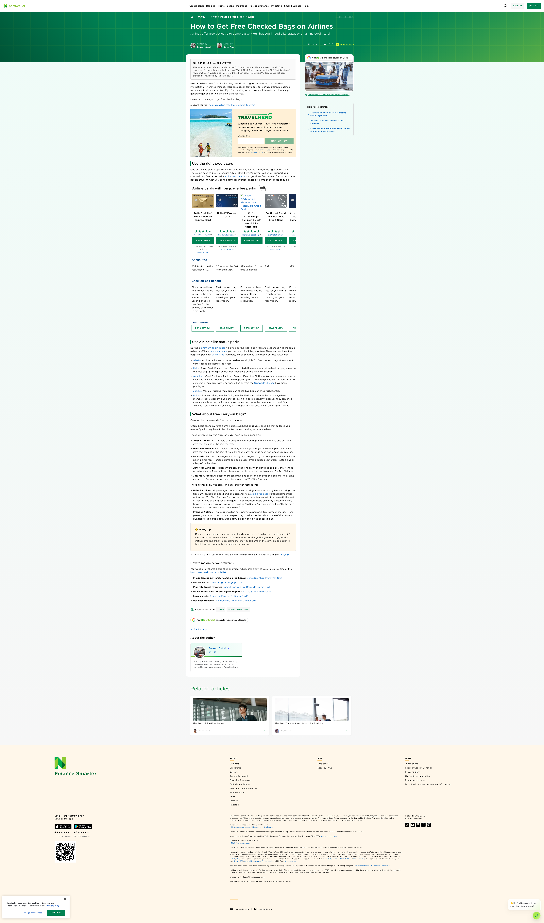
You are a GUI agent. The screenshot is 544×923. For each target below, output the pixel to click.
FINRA (232, 859)
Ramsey (218, 648)
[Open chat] (537, 916)
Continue (56, 913)
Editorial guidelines (240, 784)
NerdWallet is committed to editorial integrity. (328, 95)
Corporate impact (239, 776)
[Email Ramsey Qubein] (210, 652)
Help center (323, 764)
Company (235, 764)
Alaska (197, 360)
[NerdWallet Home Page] (14, 6)
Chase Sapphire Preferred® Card (264, 578)
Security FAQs (324, 768)
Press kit (234, 801)
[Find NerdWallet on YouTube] (413, 825)
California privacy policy (417, 776)
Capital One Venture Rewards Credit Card (246, 587)
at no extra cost (259, 494)
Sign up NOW (279, 141)
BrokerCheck (290, 861)
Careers (234, 772)
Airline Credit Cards (238, 609)
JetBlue (197, 391)
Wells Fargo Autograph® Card (227, 582)
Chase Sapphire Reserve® (257, 591)
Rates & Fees (203, 252)
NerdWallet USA (242, 909)
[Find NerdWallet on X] (407, 825)
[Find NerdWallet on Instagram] (418, 825)
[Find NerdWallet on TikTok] (429, 825)
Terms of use (411, 764)
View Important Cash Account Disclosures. (372, 866)
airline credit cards (235, 176)
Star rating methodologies (243, 788)
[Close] (540, 900)
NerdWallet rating (202, 235)
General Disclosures (252, 861)
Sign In (517, 6)
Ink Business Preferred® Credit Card (236, 600)
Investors (234, 805)
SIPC (238, 859)
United (197, 395)
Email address (244, 136)
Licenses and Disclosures (262, 827)
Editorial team (237, 792)
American (198, 376)
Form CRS (327, 859)
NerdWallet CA (265, 909)
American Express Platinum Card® (229, 596)
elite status (218, 354)
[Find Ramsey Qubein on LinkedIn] (215, 652)
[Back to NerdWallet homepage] (192, 17)
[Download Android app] (83, 826)
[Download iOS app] (63, 826)
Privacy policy (412, 772)
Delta (196, 368)
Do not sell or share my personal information (428, 784)
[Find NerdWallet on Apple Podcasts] (423, 825)
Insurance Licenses (329, 836)
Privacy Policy (257, 152)
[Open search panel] (505, 6)
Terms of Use (264, 150)
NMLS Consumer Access (240, 827)
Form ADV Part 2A (341, 859)
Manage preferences (32, 913)
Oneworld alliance (264, 383)
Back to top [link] (200, 629)
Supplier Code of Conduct (418, 768)
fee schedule (267, 861)
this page (284, 554)
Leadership (235, 768)
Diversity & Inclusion (240, 780)
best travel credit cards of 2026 (208, 572)
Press (232, 796)
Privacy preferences (415, 780)
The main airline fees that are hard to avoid (231, 105)
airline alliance (219, 351)
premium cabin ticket (213, 348)
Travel (201, 17)
